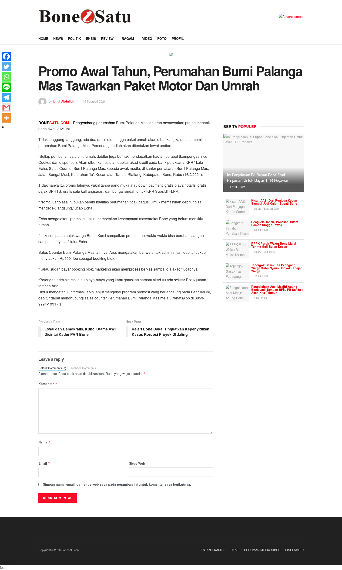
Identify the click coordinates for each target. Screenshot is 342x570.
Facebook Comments (82, 368)
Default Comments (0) (52, 368)
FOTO (162, 38)
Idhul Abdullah (63, 101)
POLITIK (74, 38)
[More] (6, 118)
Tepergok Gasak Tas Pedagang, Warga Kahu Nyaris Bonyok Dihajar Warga (276, 268)
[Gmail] (6, 107)
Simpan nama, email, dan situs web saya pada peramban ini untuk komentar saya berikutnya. (117, 484)
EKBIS (91, 38)
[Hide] (3, 127)
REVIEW (107, 38)
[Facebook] (6, 56)
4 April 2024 (237, 187)
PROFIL (178, 38)
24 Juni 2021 (261, 230)
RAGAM (128, 38)
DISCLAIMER (294, 550)
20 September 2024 (266, 208)
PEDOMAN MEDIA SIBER (262, 550)
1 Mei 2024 (260, 298)
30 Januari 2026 (264, 252)
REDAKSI (232, 550)
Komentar (47, 383)
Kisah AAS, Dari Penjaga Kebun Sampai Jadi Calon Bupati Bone (274, 202)
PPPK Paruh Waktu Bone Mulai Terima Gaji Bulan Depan (273, 245)
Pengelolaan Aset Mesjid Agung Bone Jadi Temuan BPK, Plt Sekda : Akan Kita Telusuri (277, 289)
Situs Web (137, 463)
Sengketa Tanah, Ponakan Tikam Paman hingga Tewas (274, 223)
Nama (44, 442)
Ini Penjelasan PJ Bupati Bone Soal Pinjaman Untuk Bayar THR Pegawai (257, 177)
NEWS (58, 38)
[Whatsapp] (6, 77)
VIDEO (147, 38)
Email (44, 463)
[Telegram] (6, 97)
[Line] (6, 87)
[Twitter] (6, 66)
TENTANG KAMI (210, 550)
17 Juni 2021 (261, 276)
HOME (43, 38)
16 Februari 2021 (94, 101)
